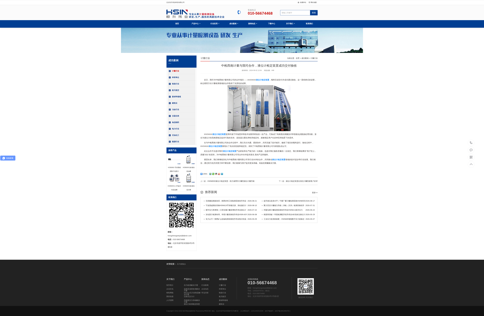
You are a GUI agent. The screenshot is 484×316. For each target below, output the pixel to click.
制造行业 (175, 84)
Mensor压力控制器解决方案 (192, 293)
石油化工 (175, 135)
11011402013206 (257, 311)
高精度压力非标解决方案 (192, 301)
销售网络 (169, 293)
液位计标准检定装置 (192, 304)
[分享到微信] (213, 174)
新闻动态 (252, 24)
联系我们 (309, 24)
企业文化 (169, 289)
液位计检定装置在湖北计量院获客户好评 (302, 181)
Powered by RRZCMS (203, 311)
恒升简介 (169, 285)
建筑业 (174, 103)
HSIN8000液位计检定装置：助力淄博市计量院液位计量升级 (230, 181)
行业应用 (214, 24)
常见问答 (204, 293)
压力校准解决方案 (191, 285)
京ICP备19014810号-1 (282, 311)
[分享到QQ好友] (216, 174)
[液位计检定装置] (259, 130)
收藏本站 (303, 2)
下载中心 (271, 24)
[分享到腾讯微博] (222, 174)
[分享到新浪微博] (219, 174)
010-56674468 (471, 143)
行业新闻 (204, 285)
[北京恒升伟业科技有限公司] (195, 13)
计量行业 (175, 71)
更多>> (315, 193)
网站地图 (314, 2)
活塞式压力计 (189, 296)
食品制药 (175, 122)
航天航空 (175, 90)
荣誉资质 (169, 296)
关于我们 (290, 24)
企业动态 (204, 289)
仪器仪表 (175, 116)
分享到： (206, 174)
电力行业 (175, 129)
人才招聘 (169, 300)
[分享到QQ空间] (210, 174)
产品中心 (195, 24)
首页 (177, 24)
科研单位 (175, 77)
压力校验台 (181, 264)
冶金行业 (175, 109)
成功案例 (233, 24)
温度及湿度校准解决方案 (192, 290)
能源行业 (175, 142)
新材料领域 (176, 97)
